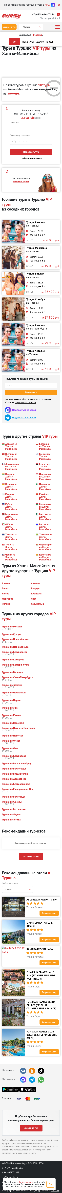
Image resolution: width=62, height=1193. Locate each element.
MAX (47, 4)
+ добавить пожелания (31, 158)
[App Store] (27, 1089)
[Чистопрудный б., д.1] (59, 14)
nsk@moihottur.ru (10, 1177)
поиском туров (21, 181)
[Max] (53, 4)
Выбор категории (10, 883)
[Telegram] (32, 1080)
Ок (50, 1184)
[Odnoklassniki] (32, 1071)
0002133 (55, 1190)
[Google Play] (10, 1089)
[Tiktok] (41, 1071)
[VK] (23, 1071)
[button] (10, 446)
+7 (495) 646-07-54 (43, 14)
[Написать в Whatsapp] (41, 1080)
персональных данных (25, 402)
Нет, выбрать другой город (37, 41)
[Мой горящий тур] (11, 16)
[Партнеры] (29, 1099)
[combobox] (17, 889)
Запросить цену (49, 913)
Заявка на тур (9, 27)
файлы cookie (26, 1181)
